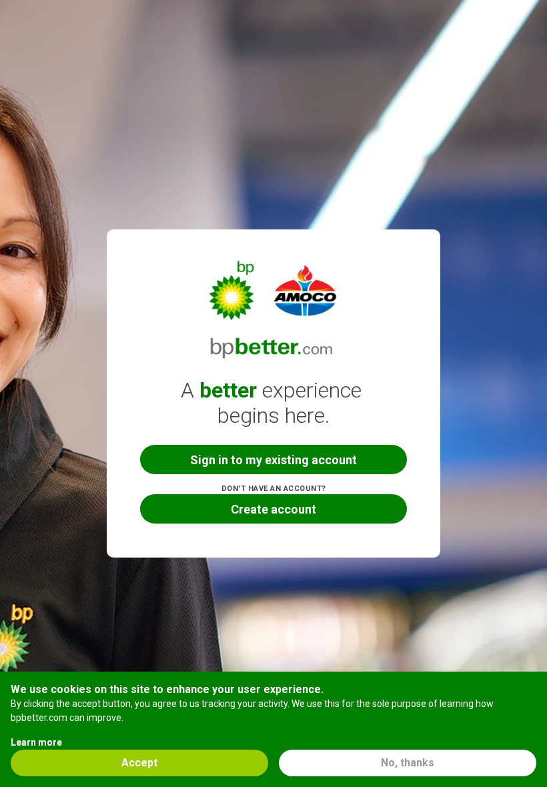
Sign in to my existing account (273, 460)
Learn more (36, 742)
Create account (273, 509)
